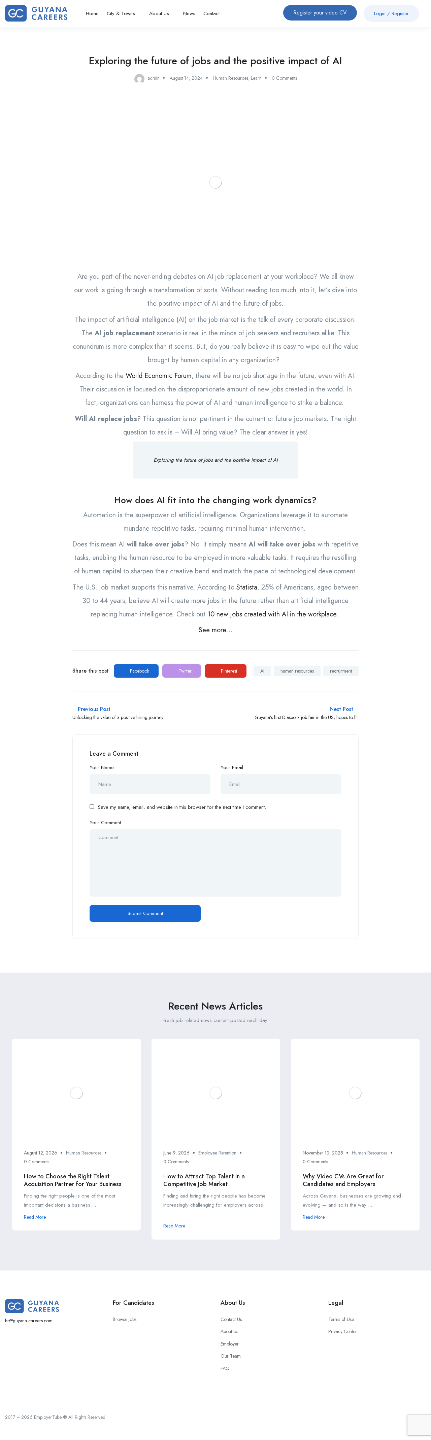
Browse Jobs (124, 1319)
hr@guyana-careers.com (29, 1320)
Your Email (232, 767)
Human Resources (230, 78)
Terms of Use (341, 1319)
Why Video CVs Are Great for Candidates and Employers (343, 1180)
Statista (246, 587)
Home (92, 13)
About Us (160, 13)
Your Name (102, 767)
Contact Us (231, 1319)
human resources (297, 671)
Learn (256, 78)
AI (262, 671)
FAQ (225, 1368)
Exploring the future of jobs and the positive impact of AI (216, 460)
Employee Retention (217, 1152)
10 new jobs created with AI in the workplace (270, 614)
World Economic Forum (159, 376)
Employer (230, 1343)
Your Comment (105, 822)
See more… (215, 630)
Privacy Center (342, 1331)
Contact (211, 13)
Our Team (231, 1356)
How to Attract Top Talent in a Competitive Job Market (204, 1180)
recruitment (341, 671)
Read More (35, 1217)
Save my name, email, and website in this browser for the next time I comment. (182, 807)
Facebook (139, 671)
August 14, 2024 (186, 78)
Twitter (184, 671)
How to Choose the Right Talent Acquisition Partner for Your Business (73, 1180)
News (189, 13)
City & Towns (122, 13)
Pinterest (228, 671)
